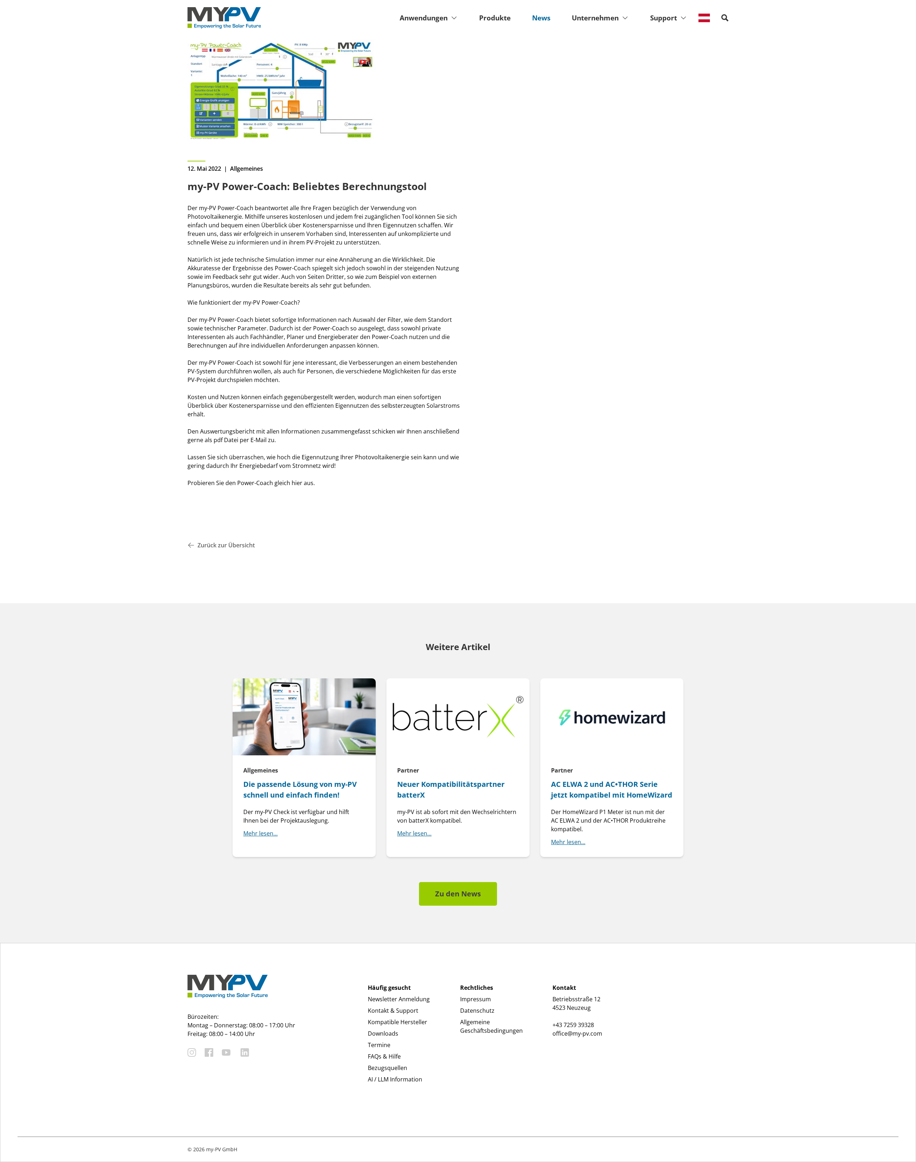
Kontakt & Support (393, 1011)
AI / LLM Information (395, 1079)
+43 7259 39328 (573, 1025)
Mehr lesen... (260, 833)
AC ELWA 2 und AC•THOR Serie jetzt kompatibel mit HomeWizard (611, 789)
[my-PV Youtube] (226, 1052)
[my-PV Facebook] (209, 1052)
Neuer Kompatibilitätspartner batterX (451, 789)
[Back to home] (224, 18)
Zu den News (458, 894)
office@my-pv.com (577, 1033)
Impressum (475, 999)
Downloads (383, 1033)
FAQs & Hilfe (384, 1056)
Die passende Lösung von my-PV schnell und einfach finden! (300, 789)
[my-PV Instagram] (191, 1052)
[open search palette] (725, 17)
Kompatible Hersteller (397, 1022)
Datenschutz (477, 1011)
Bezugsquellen (387, 1068)
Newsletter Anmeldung (399, 999)
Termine (379, 1045)
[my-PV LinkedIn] (244, 1052)
